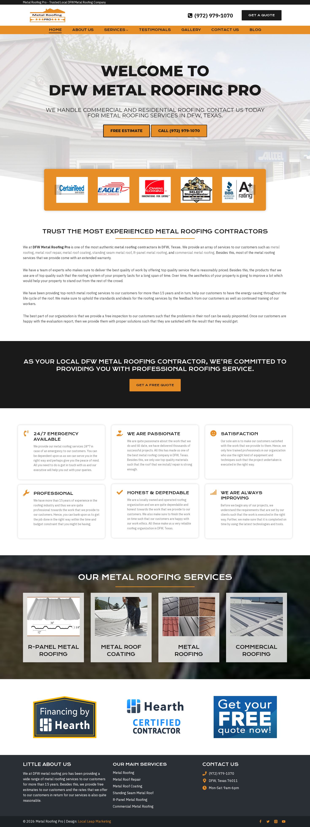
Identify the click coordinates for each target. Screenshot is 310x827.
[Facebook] (260, 821)
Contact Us (225, 30)
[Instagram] (275, 821)
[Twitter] (268, 821)
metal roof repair (48, 252)
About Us (83, 30)
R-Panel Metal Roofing (130, 800)
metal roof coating (77, 252)
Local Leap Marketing (94, 821)
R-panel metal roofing (150, 252)
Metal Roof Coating (127, 786)
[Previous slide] (58, 190)
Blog (255, 30)
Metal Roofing (123, 773)
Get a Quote (261, 15)
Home (55, 30)
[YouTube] (283, 821)
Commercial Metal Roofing (133, 806)
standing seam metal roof (112, 252)
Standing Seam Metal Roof (133, 793)
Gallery (191, 30)
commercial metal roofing (194, 252)
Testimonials (155, 30)
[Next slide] (252, 190)
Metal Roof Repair (127, 779)
